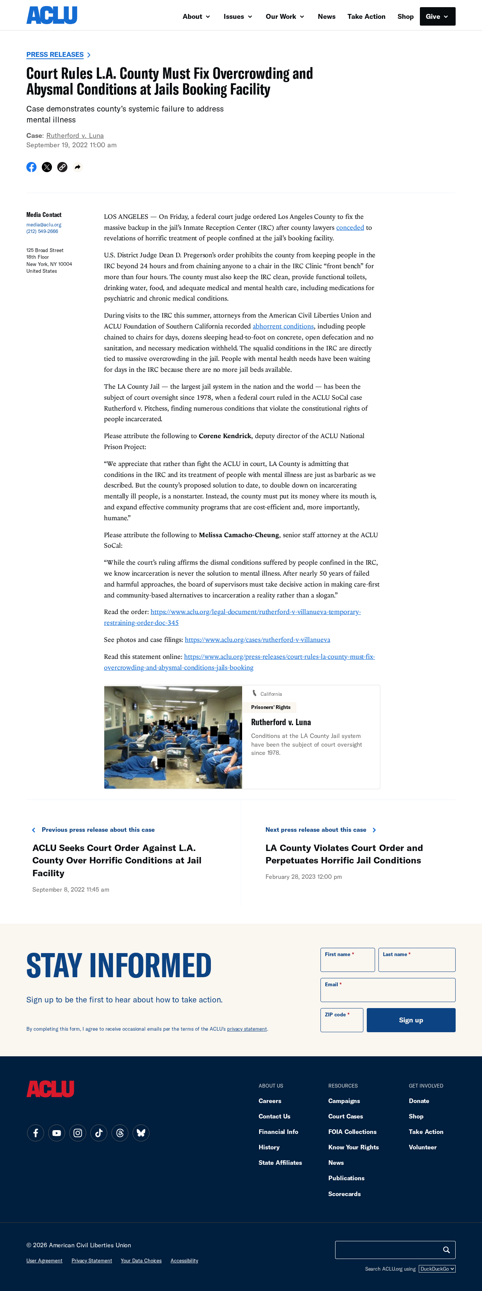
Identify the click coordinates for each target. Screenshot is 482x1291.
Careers (270, 1100)
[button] (62, 168)
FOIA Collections (352, 1131)
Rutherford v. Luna (75, 135)
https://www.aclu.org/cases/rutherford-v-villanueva (257, 639)
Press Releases (55, 54)
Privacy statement (92, 1260)
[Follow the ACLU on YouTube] (56, 1133)
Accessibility (184, 1260)
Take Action (367, 16)
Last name (395, 954)
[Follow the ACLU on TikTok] (99, 1133)
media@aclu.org (43, 225)
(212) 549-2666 (42, 231)
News (327, 16)
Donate (419, 1100)
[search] (447, 1250)
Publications (346, 1177)
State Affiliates (280, 1162)
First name (337, 954)
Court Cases (345, 1116)
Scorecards (344, 1193)
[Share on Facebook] (31, 169)
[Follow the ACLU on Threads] (120, 1133)
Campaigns (344, 1100)
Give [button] (434, 16)
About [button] (193, 16)
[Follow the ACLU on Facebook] (35, 1133)
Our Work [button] (282, 16)
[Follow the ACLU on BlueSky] (141, 1133)
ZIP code (335, 1014)
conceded (350, 227)
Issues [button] (235, 16)
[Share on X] (47, 169)
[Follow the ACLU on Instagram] (78, 1133)
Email (331, 984)
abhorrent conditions (283, 326)
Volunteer (423, 1146)
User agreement (44, 1260)
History (269, 1146)
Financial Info (278, 1131)
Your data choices (141, 1260)
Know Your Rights (353, 1146)
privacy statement (247, 1029)
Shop (406, 16)
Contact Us (274, 1116)
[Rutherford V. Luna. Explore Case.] (242, 737)
